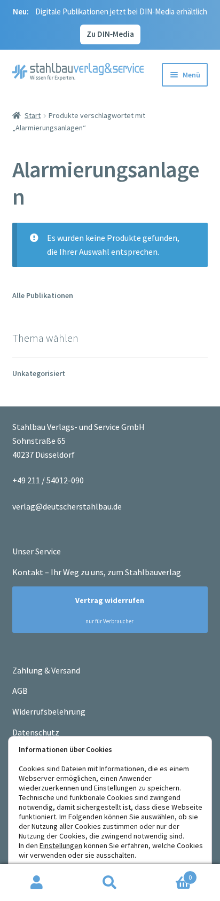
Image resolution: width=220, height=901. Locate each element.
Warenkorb (169, 873)
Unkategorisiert (38, 373)
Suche (109, 883)
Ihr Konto (36, 883)
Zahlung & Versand (46, 670)
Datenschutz (35, 732)
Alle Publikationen (42, 295)
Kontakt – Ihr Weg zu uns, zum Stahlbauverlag (96, 572)
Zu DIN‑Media (110, 34)
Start (33, 115)
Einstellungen (61, 845)
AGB (20, 690)
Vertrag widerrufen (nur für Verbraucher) (105, 610)
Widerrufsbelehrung (48, 711)
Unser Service (36, 551)
